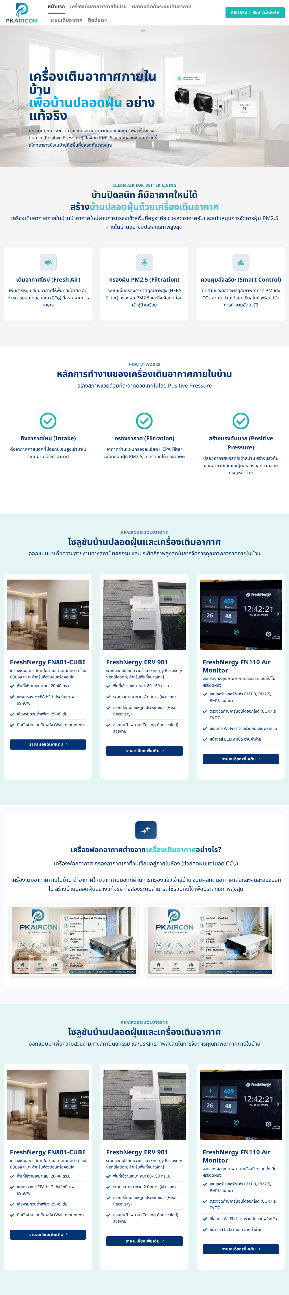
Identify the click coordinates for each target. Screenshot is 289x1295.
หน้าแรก (56, 6)
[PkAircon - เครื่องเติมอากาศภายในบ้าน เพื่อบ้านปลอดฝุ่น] (21, 12)
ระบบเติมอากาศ (66, 20)
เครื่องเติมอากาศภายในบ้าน (98, 6)
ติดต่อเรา (97, 20)
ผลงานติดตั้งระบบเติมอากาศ (162, 6)
